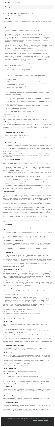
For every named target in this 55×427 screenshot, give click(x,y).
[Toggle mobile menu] (51, 3)
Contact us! (46, 420)
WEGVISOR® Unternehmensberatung (14, 418)
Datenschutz (40, 420)
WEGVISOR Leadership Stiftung (14, 13)
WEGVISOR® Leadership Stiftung (29, 418)
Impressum (35, 420)
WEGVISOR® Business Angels (42, 418)
